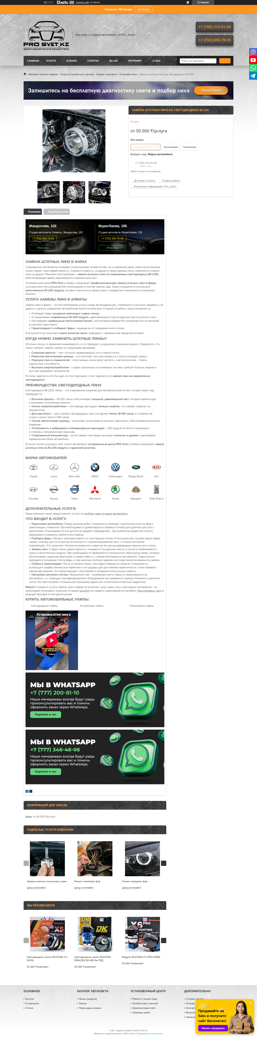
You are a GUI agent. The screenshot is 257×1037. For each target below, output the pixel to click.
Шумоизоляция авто (144, 1008)
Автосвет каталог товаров (43, 74)
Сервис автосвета (106, 74)
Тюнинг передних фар (135, 881)
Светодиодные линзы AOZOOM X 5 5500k (47, 959)
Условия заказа (195, 998)
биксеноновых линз (149, 590)
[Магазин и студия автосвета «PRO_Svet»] (46, 34)
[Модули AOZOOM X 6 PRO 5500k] (142, 934)
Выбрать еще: (151, 154)
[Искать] (225, 60)
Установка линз (128, 74)
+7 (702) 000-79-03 (43, 238)
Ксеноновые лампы (92, 605)
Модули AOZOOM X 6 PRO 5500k (141, 957)
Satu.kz (143, 1030)
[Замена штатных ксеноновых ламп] (47, 858)
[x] (30, 791)
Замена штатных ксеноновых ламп (47, 881)
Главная (33, 60)
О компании (32, 1003)
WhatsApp (43, 247)
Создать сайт (82, 2)
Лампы (83, 1003)
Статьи (29, 1008)
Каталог (29, 998)
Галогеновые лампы (142, 605)
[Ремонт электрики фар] (95, 858)
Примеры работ (141, 1012)
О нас (156, 60)
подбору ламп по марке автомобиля (105, 513)
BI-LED (113, 60)
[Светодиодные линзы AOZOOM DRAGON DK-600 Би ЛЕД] (95, 934)
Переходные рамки (90, 1008)
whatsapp (144, 9)
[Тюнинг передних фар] (142, 858)
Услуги (51, 60)
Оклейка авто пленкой (145, 1003)
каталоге (85, 590)
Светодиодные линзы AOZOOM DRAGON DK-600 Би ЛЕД (92, 959)
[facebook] (27, 791)
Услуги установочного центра (77, 74)
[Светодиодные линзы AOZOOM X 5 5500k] (47, 934)
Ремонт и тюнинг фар (144, 998)
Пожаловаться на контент (150, 1033)
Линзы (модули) (88, 998)
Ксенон (71, 60)
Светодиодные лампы (44, 605)
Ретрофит (135, 60)
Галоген (93, 60)
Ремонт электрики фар (87, 881)
